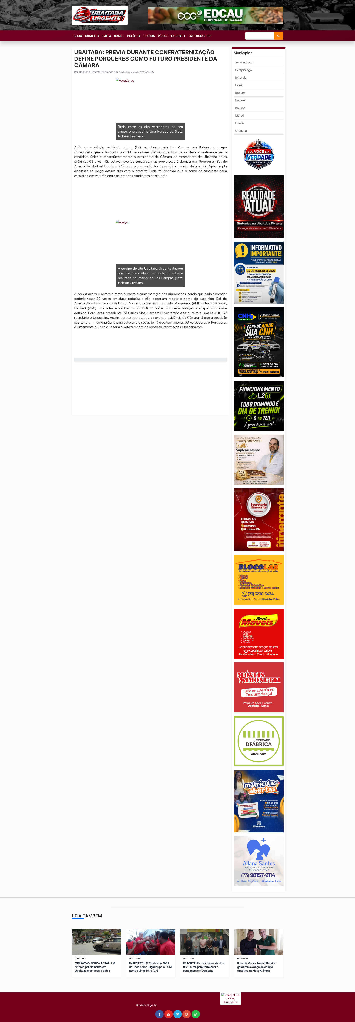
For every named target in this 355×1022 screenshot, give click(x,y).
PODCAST (178, 36)
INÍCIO (78, 36)
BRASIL (119, 36)
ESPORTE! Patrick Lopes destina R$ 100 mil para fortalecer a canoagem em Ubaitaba (204, 966)
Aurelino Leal (244, 62)
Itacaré (240, 100)
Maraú (239, 115)
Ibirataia (240, 77)
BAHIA (106, 36)
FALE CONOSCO (199, 36)
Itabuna (240, 93)
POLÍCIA (149, 36)
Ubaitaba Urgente (89, 71)
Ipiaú (238, 85)
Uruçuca (241, 131)
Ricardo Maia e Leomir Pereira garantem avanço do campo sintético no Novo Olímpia (256, 966)
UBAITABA (92, 36)
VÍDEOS (163, 36)
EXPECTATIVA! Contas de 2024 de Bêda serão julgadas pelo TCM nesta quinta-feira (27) (150, 966)
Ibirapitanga (243, 70)
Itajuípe (240, 108)
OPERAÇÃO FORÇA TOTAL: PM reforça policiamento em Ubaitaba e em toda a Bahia (95, 966)
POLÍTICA (134, 36)
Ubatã (239, 123)
